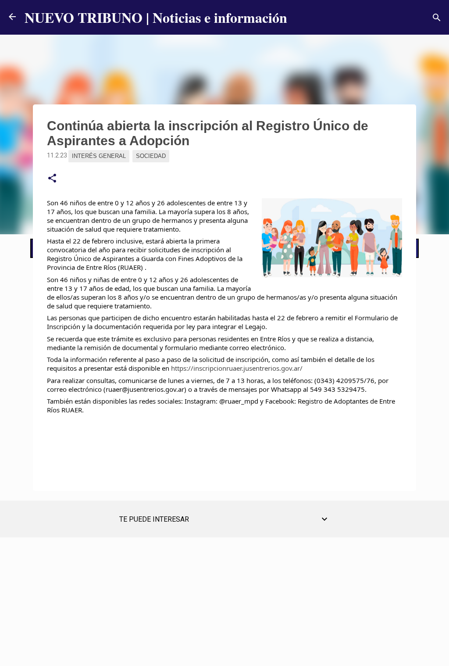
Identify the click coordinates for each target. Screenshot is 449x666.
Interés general (99, 156)
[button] (52, 178)
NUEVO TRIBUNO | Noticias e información (156, 17)
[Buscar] (436, 17)
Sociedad (151, 156)
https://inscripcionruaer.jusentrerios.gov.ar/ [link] (237, 368)
